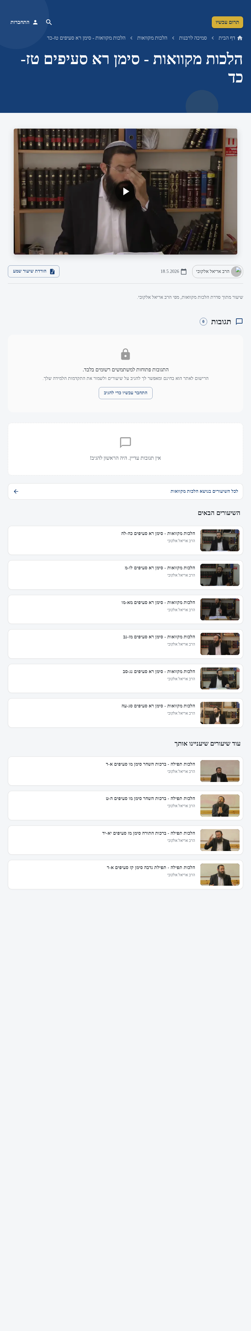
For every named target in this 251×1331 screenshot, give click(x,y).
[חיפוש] (49, 22)
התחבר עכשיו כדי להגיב (125, 392)
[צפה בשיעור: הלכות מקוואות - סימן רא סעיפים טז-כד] (125, 192)
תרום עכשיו (227, 22)
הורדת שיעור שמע (29, 271)
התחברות (19, 22)
